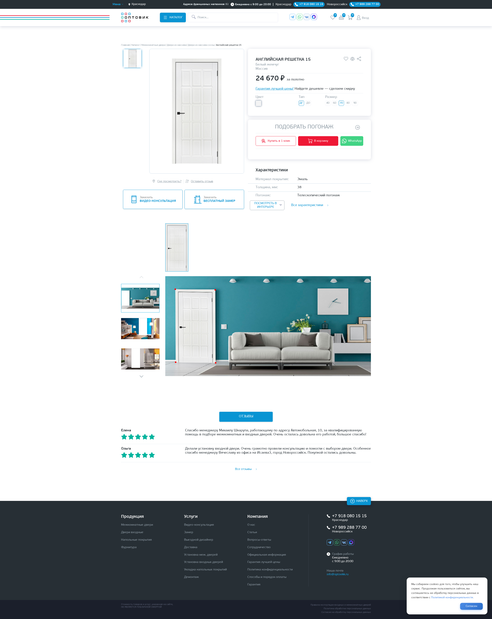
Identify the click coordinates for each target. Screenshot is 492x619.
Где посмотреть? (169, 181)
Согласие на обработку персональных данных (346, 612)
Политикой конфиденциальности (452, 597)
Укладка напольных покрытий (205, 569)
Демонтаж (191, 577)
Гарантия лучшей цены (263, 562)
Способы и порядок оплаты (266, 577)
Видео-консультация (199, 524)
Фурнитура (129, 547)
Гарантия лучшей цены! (275, 89)
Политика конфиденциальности (270, 569)
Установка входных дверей (203, 562)
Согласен (471, 606)
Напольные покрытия (136, 539)
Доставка (190, 547)
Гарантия (253, 584)
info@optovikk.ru (337, 574)
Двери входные (132, 532)
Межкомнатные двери (137, 524)
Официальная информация (266, 554)
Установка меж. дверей (201, 554)
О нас (251, 524)
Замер (188, 532)
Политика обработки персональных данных (347, 608)
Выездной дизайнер (198, 539)
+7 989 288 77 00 (349, 527)
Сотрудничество (259, 547)
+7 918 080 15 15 (349, 516)
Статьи (252, 532)
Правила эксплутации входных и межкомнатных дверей (341, 605)
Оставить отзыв (202, 181)
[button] (141, 376)
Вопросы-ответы (259, 539)
